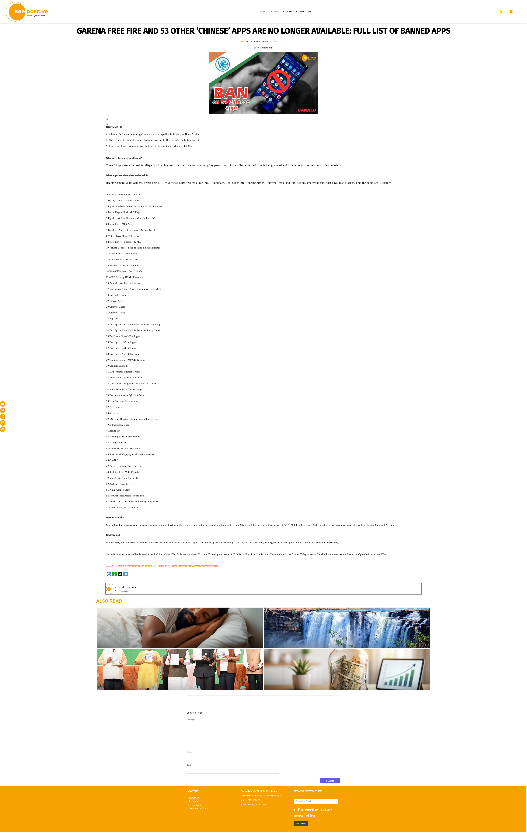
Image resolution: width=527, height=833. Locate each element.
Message (191, 719)
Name (190, 752)
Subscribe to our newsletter (313, 812)
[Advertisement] (54, 138)
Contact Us (193, 797)
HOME (262, 11)
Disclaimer (193, 801)
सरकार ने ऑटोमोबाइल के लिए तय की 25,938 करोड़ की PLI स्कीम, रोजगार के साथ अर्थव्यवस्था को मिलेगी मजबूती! (168, 565)
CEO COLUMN (305, 11)
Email (189, 765)
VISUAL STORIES (274, 11)
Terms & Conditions (198, 808)
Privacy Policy (194, 804)
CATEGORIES (289, 11)
